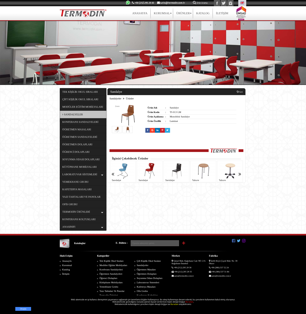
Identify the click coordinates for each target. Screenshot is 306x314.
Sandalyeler (115, 98)
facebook (217, 3)
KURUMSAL (162, 13)
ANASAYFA (139, 13)
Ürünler (130, 98)
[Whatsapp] (127, 4)
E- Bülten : (121, 243)
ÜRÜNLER (183, 13)
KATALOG (203, 13)
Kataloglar (80, 243)
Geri (241, 92)
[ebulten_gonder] (183, 243)
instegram (230, 3)
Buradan (189, 301)
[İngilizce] (242, 3)
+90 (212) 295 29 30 (144, 2)
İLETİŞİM (222, 13)
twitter (224, 3)
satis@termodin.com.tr (172, 2)
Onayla (23, 309)
